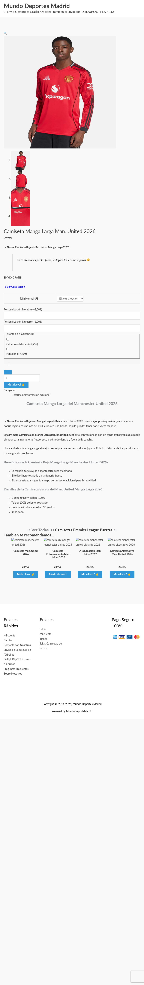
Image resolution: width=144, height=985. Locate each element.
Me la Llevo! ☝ (16, 384)
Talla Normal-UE (29, 298)
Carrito (8, 640)
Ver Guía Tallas (14, 287)
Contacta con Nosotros (17, 645)
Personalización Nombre (23, 309)
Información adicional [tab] (37, 395)
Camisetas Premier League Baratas (83, 530)
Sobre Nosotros (13, 673)
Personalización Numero (23, 322)
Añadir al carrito (58, 574)
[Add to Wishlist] (8, 372)
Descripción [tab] (18, 395)
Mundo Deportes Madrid (37, 6)
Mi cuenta (9, 635)
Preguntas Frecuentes (16, 669)
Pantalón (16, 354)
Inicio (43, 629)
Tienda (43, 639)
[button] (5, 33)
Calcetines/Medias (22, 344)
